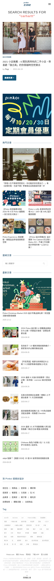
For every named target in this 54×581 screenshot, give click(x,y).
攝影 (12, 529)
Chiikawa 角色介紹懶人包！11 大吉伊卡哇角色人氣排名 (35, 443)
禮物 (31, 536)
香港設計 (35, 544)
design (15, 518)
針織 (27, 544)
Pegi (7, 69)
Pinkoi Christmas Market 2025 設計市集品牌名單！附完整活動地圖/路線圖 (26, 314)
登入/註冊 (44, 555)
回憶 (39, 521)
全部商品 (29, 502)
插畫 (5, 529)
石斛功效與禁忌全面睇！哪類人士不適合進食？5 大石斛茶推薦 (35, 396)
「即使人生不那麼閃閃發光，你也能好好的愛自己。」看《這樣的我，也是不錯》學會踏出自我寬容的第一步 (25, 184)
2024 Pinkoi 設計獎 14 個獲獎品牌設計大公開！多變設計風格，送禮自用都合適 (36, 330)
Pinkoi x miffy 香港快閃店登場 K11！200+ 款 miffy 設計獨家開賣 (39, 211)
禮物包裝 (39, 536)
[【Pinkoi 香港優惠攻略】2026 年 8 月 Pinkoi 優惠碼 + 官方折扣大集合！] (14, 198)
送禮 (21, 544)
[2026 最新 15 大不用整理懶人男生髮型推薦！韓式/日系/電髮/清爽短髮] (10, 430)
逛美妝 (14, 497)
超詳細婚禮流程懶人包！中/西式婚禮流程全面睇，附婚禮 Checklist (36, 412)
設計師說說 (45, 540)
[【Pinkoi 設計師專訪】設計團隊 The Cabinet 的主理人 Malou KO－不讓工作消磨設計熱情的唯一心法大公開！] (39, 226)
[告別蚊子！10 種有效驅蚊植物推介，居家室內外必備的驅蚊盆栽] (10, 350)
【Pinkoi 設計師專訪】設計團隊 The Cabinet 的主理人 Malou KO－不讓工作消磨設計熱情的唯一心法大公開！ (39, 242)
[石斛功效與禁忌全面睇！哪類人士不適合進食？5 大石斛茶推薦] (10, 399)
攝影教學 (19, 529)
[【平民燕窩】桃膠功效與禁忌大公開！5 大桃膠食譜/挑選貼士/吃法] (10, 365)
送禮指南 (6, 502)
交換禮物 (42, 518)
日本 (12, 533)
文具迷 (23, 493)
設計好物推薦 (7, 57)
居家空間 (29, 525)
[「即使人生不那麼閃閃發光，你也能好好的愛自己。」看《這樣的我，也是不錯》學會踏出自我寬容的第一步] (27, 164)
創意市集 (23, 521)
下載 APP (36, 555)
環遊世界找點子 (21, 536)
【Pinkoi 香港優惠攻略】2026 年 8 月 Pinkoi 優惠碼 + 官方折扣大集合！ (14, 211)
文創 (47, 529)
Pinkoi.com (10, 555)
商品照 (32, 521)
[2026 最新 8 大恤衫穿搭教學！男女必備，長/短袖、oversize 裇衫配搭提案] (10, 381)
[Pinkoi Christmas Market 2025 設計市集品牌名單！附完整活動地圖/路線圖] (27, 294)
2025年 (6, 518)
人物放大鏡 (14, 521)
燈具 (5, 536)
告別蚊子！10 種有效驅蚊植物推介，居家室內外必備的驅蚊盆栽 (36, 347)
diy (22, 518)
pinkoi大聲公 (32, 518)
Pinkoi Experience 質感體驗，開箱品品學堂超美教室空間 (14, 239)
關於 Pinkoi (20, 555)
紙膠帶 (19, 540)
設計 (26, 540)
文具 (40, 529)
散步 (34, 529)
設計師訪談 (35, 540)
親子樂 (23, 497)
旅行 (5, 533)
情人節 (37, 525)
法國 (42, 533)
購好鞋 (33, 488)
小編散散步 (7, 525)
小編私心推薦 (18, 525)
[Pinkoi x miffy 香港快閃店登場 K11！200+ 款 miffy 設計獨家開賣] (39, 198)
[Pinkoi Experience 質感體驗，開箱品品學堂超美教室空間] (14, 226)
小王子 (47, 521)
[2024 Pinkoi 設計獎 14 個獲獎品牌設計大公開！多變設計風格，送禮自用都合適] (10, 332)
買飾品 (14, 488)
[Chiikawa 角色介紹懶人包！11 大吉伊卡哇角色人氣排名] (10, 446)
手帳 (44, 525)
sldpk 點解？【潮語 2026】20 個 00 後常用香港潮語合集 (26, 458)
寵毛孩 (33, 497)
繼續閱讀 (8, 78)
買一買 (14, 544)
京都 (5, 521)
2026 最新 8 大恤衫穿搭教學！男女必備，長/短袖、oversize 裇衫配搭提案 (36, 379)
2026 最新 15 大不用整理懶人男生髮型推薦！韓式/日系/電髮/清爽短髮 (36, 428)
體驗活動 (17, 502)
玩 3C (32, 493)
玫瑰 (12, 536)
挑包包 (5, 488)
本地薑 (27, 533)
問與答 (28, 555)
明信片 (19, 533)
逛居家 (5, 493)
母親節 (35, 533)
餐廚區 (14, 493)
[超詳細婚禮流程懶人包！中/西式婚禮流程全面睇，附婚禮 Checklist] (10, 415)
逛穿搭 (23, 488)
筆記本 (6, 540)
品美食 (5, 497)
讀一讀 (6, 544)
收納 (27, 529)
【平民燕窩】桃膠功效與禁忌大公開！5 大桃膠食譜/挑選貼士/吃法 (34, 362)
